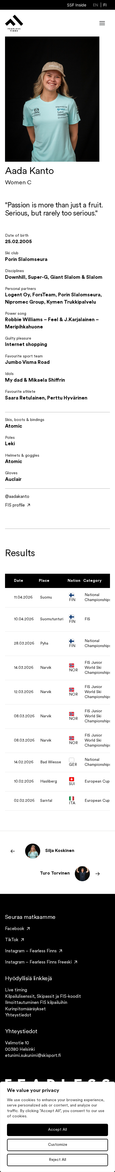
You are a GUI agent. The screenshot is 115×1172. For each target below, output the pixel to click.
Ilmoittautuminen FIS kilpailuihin (36, 1003)
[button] (102, 23)
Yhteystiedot (18, 1015)
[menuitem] (76, 5)
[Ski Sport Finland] (14, 23)
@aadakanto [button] (17, 497)
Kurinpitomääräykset (25, 1009)
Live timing (16, 990)
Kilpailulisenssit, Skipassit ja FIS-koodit (43, 996)
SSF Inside (76, 5)
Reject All (57, 1160)
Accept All (57, 1130)
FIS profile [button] (15, 505)
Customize (57, 1145)
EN (95, 5)
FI (105, 5)
